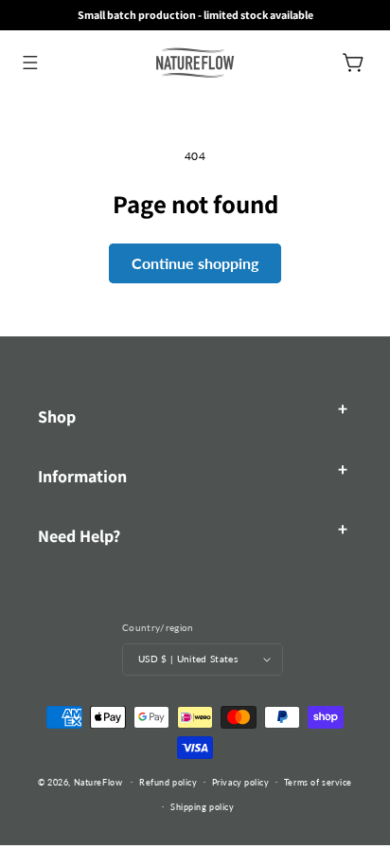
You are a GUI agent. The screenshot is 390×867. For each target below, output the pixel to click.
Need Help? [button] (79, 536)
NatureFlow (98, 781)
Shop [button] (57, 416)
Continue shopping (195, 263)
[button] (29, 62)
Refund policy (168, 782)
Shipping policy (202, 807)
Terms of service (318, 782)
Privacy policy (241, 782)
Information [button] (82, 476)
